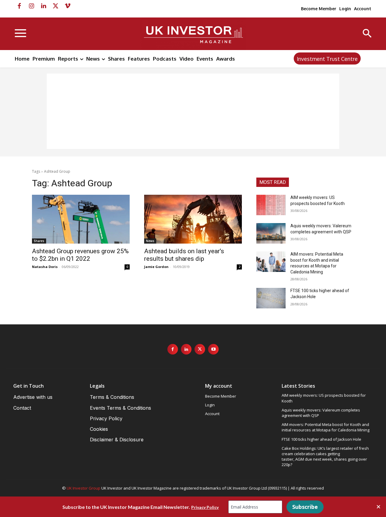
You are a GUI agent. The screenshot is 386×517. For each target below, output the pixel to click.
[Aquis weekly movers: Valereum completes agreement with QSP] (271, 233)
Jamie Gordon (156, 266)
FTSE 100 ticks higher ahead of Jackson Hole (321, 439)
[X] (55, 6)
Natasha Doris (45, 266)
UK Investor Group (83, 488)
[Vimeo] (68, 6)
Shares (39, 241)
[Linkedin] (43, 6)
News (150, 241)
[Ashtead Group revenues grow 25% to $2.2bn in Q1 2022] (81, 219)
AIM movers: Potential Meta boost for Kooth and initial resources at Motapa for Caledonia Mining (325, 427)
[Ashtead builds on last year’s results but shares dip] (193, 219)
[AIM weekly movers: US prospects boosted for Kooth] (271, 205)
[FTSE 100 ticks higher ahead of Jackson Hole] (271, 298)
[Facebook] (19, 6)
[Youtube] (213, 349)
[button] (367, 34)
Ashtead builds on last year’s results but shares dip (184, 254)
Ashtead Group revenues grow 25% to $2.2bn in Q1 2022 (80, 254)
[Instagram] (31, 6)
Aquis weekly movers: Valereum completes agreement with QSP (321, 412)
